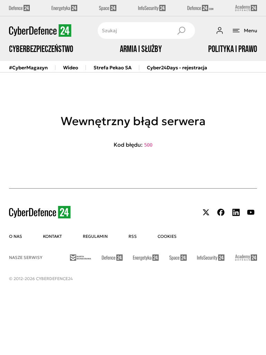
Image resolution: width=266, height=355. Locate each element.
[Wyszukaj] (181, 30)
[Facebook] (221, 212)
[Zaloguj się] (219, 30)
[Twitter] (206, 212)
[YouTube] (251, 212)
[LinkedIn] (236, 212)
